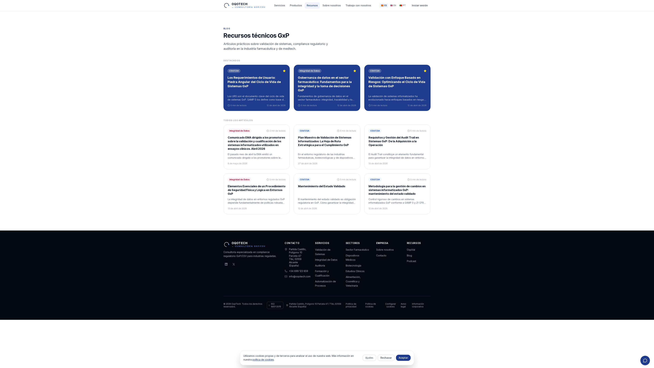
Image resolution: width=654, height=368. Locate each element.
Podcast (411, 261)
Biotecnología (353, 265)
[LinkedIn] (226, 264)
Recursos (312, 5)
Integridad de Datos (326, 259)
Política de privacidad (351, 305)
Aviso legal (403, 305)
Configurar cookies (390, 305)
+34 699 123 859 (298, 271)
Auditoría (320, 265)
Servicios (279, 5)
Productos (296, 5)
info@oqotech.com (299, 276)
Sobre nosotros (332, 5)
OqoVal (411, 249)
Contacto (381, 255)
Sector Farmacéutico (357, 249)
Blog (409, 255)
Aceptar (403, 357)
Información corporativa (418, 305)
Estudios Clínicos (355, 271)
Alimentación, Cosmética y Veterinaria (353, 281)
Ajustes (369, 357)
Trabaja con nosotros (358, 5)
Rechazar (386, 357)
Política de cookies (370, 305)
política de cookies (263, 359)
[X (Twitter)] (233, 264)
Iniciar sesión (420, 5)
